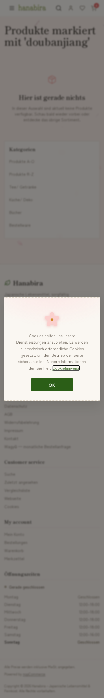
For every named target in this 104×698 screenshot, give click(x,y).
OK (52, 384)
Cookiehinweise (66, 368)
